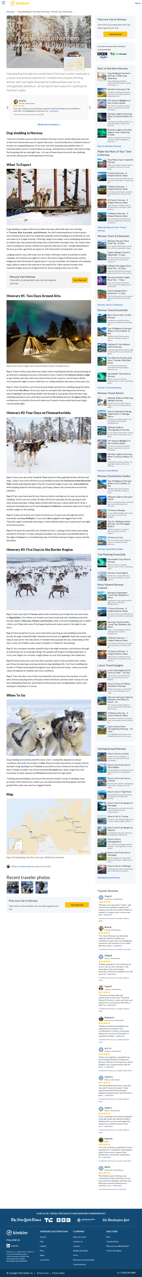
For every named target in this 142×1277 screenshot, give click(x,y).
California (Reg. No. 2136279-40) (18, 1256)
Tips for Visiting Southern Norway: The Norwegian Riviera (119, 524)
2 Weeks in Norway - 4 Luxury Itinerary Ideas (118, 714)
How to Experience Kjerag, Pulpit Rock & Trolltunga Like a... (120, 413)
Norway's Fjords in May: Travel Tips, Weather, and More (119, 624)
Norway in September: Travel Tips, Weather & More (118, 595)
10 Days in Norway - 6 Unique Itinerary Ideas (118, 201)
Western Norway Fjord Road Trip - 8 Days (118, 242)
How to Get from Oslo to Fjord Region (119, 766)
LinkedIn (14, 1246)
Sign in (138, 3)
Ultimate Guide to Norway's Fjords (120, 498)
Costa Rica (44, 1260)
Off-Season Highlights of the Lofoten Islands (119, 101)
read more (47, 111)
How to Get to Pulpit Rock (119, 791)
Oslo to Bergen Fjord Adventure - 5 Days (117, 291)
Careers (76, 1246)
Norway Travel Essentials (109, 387)
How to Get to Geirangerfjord (114, 840)
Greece (43, 1237)
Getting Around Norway (108, 877)
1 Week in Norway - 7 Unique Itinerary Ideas (118, 187)
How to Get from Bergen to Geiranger (120, 804)
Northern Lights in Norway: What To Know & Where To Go (120, 116)
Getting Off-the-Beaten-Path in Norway (119, 345)
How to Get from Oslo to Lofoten (119, 779)
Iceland (43, 1246)
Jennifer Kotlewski (27, 866)
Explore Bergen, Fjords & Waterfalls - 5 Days (119, 253)
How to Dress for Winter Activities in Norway (119, 684)
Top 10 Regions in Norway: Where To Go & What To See (120, 330)
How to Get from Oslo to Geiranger (119, 853)
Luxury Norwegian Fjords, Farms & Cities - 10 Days (119, 671)
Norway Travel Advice (107, 470)
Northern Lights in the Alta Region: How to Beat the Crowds (120, 132)
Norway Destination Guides (110, 549)
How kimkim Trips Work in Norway (119, 374)
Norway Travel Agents (118, 573)
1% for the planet (113, 1250)
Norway (10, 11)
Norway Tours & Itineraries (110, 304)
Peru (42, 1250)
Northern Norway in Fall (119, 89)
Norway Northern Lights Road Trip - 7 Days (119, 278)
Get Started (80, 280)
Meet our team (79, 1237)
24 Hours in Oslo (115, 537)
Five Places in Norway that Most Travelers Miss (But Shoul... (120, 360)
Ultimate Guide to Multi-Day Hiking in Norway (120, 399)
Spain (42, 1255)
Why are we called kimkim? (117, 1246)
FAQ (108, 1237)
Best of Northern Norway (109, 146)
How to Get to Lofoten (118, 753)
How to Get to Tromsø (118, 816)
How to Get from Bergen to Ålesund (120, 828)
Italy (42, 1241)
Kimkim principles (80, 1250)
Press (75, 1255)
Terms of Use (43, 1273)
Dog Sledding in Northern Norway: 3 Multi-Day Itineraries (119, 75)
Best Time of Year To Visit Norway (119, 316)
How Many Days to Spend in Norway (120, 160)
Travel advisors (79, 1264)
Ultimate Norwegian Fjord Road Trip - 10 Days (119, 267)
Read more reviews (48, 124)
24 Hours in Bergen (116, 510)
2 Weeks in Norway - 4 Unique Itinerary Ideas (118, 214)
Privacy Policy (58, 1273)
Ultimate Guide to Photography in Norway (119, 428)
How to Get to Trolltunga (119, 866)
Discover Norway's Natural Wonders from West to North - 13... (120, 699)
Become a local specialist (83, 1260)
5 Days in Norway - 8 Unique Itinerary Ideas (118, 174)
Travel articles (112, 1241)
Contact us (78, 1241)
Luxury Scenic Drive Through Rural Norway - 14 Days (120, 729)
